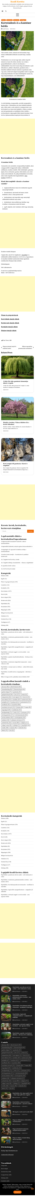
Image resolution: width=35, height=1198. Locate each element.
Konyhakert (4, 606)
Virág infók (4, 1165)
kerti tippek (17, 697)
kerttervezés (26, 699)
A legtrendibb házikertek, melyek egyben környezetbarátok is (16, 546)
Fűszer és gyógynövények (9, 315)
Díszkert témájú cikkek (8, 330)
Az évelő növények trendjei (8, 568)
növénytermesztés (21, 715)
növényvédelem (7, 717)
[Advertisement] (17, 136)
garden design (6, 692)
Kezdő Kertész (17, 1)
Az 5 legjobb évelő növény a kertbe (10, 559)
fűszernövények (19, 689)
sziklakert (5, 720)
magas (28, 707)
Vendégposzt (23, 20)
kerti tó (26, 697)
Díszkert (3, 20)
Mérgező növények (6, 613)
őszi (12, 730)
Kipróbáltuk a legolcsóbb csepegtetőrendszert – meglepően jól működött (22, 1015)
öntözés (13, 727)
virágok (24, 722)
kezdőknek (6, 704)
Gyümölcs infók (5, 1181)
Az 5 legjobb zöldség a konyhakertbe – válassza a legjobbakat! (17, 562)
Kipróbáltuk (4, 603)
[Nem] (32, 1189)
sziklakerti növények (17, 720)
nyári (16, 712)
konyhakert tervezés (8, 707)
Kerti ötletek (9, 20)
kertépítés (5, 702)
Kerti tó (3, 594)
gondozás (17, 692)
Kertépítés (3, 588)
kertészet (15, 702)
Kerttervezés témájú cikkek (10, 323)
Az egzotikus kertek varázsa (8, 565)
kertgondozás (6, 697)
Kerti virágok (4, 597)
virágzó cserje (6, 725)
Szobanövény (4, 619)
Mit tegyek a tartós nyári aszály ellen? (23, 1111)
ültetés (4, 730)
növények (25, 712)
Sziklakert (3, 616)
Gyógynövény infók (6, 1174)
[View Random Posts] (2, 11)
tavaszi (16, 722)
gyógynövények (7, 694)
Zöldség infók (4, 1178)
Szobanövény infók (6, 1171)
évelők (5, 727)
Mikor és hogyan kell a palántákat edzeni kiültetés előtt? (15, 676)
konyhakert (16, 704)
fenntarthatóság (7, 689)
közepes (19, 707)
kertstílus (16, 699)
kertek (24, 694)
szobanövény (6, 722)
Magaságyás (4, 609)
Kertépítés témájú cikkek (9, 327)
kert (17, 694)
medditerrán (16, 710)
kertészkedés (25, 702)
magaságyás (6, 710)
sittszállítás (24, 255)
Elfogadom (17, 1192)
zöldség (16, 725)
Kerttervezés (16, 20)
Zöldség (3, 625)
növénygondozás (8, 715)
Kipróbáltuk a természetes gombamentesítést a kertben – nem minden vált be (22, 997)
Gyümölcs (3, 585)
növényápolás (20, 717)
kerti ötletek (6, 699)
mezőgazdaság (7, 712)
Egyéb (2, 578)
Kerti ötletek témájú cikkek (10, 319)
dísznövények (16, 686)
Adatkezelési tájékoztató (7, 1154)
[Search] (6, 11)
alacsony (5, 686)
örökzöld (22, 727)
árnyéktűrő (26, 725)
